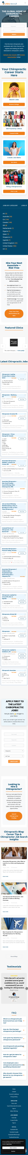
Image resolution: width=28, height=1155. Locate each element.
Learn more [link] (9, 1144)
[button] (1, 989)
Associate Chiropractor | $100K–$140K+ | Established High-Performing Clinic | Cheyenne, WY (9, 572)
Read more (5, 876)
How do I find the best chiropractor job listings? (12, 1032)
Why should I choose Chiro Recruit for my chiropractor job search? (13, 1076)
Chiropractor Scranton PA (9, 414)
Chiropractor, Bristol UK (9, 614)
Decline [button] (13, 1151)
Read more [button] (14, 990)
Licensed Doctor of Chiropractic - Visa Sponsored (7, 529)
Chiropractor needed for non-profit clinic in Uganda (9, 596)
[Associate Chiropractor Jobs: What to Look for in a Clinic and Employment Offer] (14, 853)
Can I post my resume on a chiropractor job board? (12, 1040)
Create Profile (14, 133)
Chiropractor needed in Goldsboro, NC (9, 650)
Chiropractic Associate (9, 670)
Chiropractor (6, 631)
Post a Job (14, 191)
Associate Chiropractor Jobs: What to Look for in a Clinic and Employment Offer (14, 863)
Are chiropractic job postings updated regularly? (13, 1048)
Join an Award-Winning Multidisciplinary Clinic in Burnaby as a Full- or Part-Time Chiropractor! (9, 506)
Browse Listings (14, 104)
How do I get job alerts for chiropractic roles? (12, 1057)
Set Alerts (14, 162)
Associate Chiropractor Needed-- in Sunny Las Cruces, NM (9, 462)
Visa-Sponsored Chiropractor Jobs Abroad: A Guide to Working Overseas (13, 898)
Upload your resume (10, 55)
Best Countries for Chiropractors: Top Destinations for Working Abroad (13, 933)
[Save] (25, 374)
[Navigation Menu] (25, 3)
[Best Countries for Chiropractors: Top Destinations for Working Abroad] (14, 924)
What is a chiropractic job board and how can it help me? (12, 1022)
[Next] (25, 346)
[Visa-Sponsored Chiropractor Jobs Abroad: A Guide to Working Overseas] (14, 888)
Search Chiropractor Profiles (14, 816)
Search (14, 34)
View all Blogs (14, 956)
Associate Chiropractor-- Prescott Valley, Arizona (9, 549)
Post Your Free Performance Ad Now (14, 313)
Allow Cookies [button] (13, 1147)
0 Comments (14, 867)
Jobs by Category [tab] (10, 205)
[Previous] (2, 346)
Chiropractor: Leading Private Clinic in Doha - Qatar (8, 376)
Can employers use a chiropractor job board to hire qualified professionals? (13, 1066)
